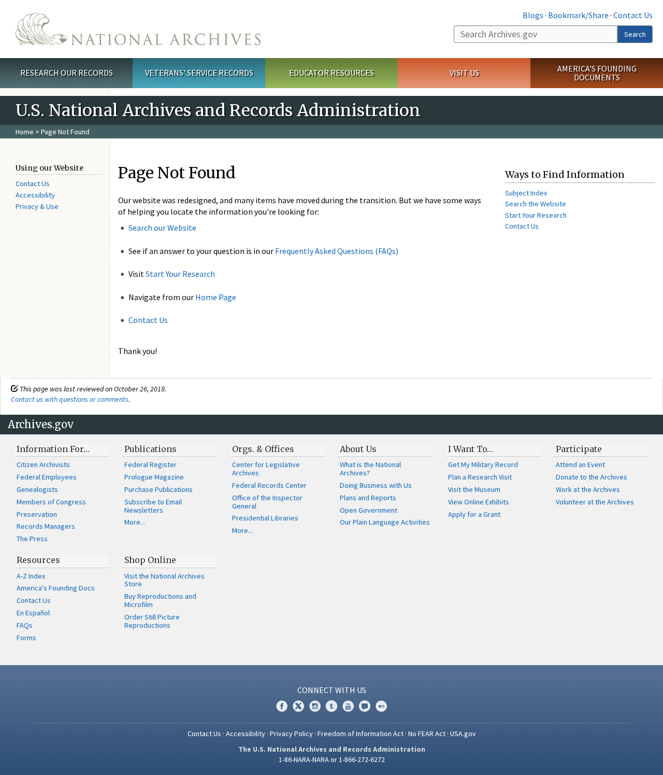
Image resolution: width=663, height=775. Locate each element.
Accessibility (35, 195)
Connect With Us (331, 690)
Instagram (315, 706)
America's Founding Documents (597, 72)
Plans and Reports (368, 497)
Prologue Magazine (154, 477)
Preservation (37, 514)
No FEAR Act (426, 733)
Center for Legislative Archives (266, 468)
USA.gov (463, 733)
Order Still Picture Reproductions (152, 621)
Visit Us (464, 72)
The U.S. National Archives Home (138, 29)
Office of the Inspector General (267, 502)
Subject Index (526, 193)
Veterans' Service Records (199, 72)
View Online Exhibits (478, 501)
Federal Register (150, 464)
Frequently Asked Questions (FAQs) (336, 251)
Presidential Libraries (265, 518)
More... (134, 522)
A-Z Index (31, 576)
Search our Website (162, 227)
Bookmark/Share (578, 15)
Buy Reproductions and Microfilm (160, 600)
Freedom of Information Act (360, 733)
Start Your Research (180, 274)
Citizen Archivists (43, 464)
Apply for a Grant (474, 514)
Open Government (368, 510)
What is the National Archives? (370, 468)
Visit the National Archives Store (164, 580)
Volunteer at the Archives (595, 501)
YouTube (348, 706)
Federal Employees (47, 477)
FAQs (25, 625)
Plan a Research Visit (480, 477)
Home (25, 131)
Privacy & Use (37, 206)
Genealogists (37, 489)
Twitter (298, 706)
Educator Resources (331, 72)
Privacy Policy (291, 733)
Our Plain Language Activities (385, 522)
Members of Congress (51, 501)
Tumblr (331, 706)
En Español (33, 612)
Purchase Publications (158, 489)
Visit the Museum (474, 489)
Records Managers (46, 526)
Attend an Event (580, 464)
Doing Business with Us (376, 485)
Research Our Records (66, 72)
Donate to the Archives (591, 477)
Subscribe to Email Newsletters (153, 506)
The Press (32, 538)
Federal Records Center (269, 485)
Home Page (215, 297)
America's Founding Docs (56, 588)
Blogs (533, 15)
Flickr (381, 706)
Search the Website (535, 203)
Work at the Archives (588, 489)
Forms (26, 637)
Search (635, 34)
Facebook (282, 706)
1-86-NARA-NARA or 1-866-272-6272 (332, 759)
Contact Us (633, 15)
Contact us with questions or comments (69, 399)
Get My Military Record (483, 464)
